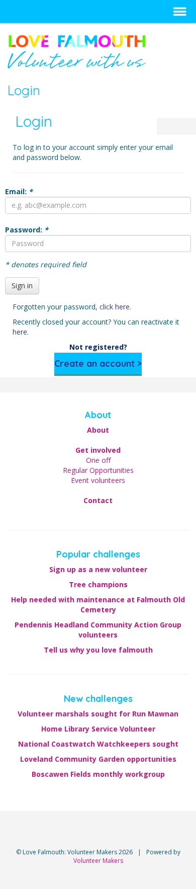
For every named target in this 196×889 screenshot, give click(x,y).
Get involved (98, 450)
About (98, 430)
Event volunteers (98, 480)
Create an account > (98, 363)
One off (98, 460)
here (20, 332)
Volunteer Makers (98, 860)
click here (115, 306)
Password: (26, 229)
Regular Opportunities (98, 470)
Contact (98, 500)
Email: (19, 191)
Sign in (22, 285)
